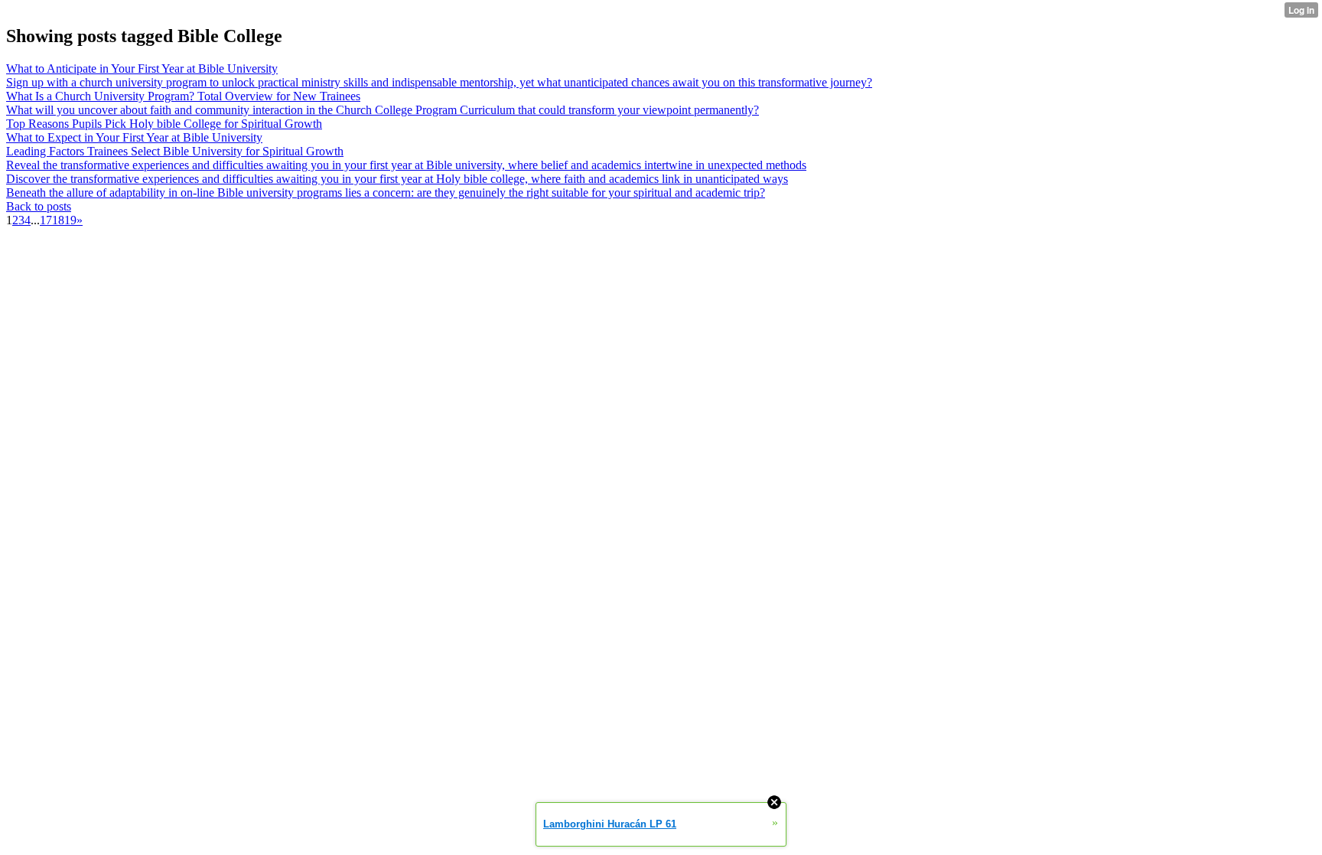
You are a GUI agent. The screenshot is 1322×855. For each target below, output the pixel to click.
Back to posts (38, 206)
